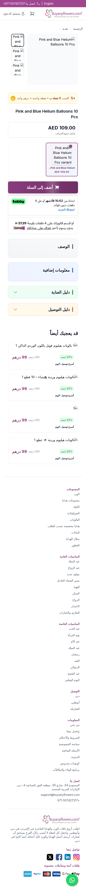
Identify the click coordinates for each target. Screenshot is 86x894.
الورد (77, 494)
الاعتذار (75, 606)
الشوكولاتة (73, 513)
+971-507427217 (68, 800)
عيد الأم (75, 641)
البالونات (75, 519)
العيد (77, 660)
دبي (77, 696)
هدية (65, 28)
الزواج (76, 599)
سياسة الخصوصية (69, 744)
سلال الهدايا (73, 538)
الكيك (76, 506)
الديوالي (75, 667)
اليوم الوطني (72, 680)
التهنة (77, 587)
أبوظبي (75, 702)
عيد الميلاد (74, 561)
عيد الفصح (74, 673)
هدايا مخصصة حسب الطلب (64, 526)
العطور (76, 545)
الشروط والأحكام (69, 737)
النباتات (75, 532)
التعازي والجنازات (69, 612)
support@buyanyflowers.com (60, 794)
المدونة (75, 757)
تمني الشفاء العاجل (68, 580)
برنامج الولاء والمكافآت (66, 769)
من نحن (75, 724)
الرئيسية (78, 28)
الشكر (76, 593)
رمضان (75, 654)
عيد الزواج (74, 567)
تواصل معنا (73, 731)
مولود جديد (73, 574)
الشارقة (75, 708)
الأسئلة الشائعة (71, 750)
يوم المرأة (74, 635)
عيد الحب (74, 628)
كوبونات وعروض (70, 763)
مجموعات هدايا (71, 500)
